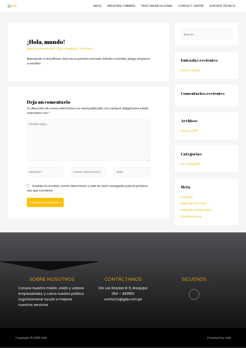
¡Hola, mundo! (190, 70)
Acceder (187, 197)
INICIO (97, 6)
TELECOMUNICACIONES (156, 6)
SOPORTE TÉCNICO (222, 6)
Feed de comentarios (196, 210)
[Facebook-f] (194, 294)
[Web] (132, 173)
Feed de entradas (193, 203)
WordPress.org (191, 216)
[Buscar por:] (207, 34)
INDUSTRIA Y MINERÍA (121, 6)
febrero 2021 (189, 131)
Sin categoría (67, 48)
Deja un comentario (41, 48)
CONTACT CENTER (191, 6)
